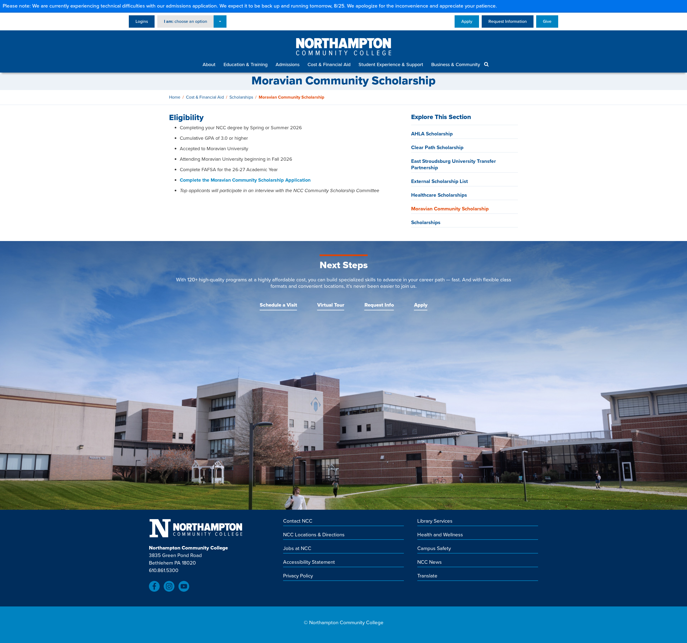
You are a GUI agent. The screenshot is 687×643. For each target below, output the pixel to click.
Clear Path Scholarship (437, 147)
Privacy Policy (298, 576)
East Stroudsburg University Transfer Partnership (453, 164)
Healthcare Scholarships (439, 195)
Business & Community (455, 64)
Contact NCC (297, 521)
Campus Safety (434, 548)
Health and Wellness (440, 534)
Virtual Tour (330, 305)
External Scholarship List (439, 181)
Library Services (434, 521)
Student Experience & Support (391, 64)
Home (174, 97)
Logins (142, 21)
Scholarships (241, 97)
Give (547, 21)
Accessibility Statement (309, 562)
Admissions (287, 64)
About (209, 64)
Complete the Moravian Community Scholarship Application (245, 180)
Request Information (507, 21)
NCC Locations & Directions (314, 534)
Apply (466, 21)
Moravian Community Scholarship (450, 209)
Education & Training (246, 64)
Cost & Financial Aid (329, 64)
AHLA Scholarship (432, 134)
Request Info (379, 305)
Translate (427, 576)
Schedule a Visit (278, 305)
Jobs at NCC (297, 548)
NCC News (429, 562)
